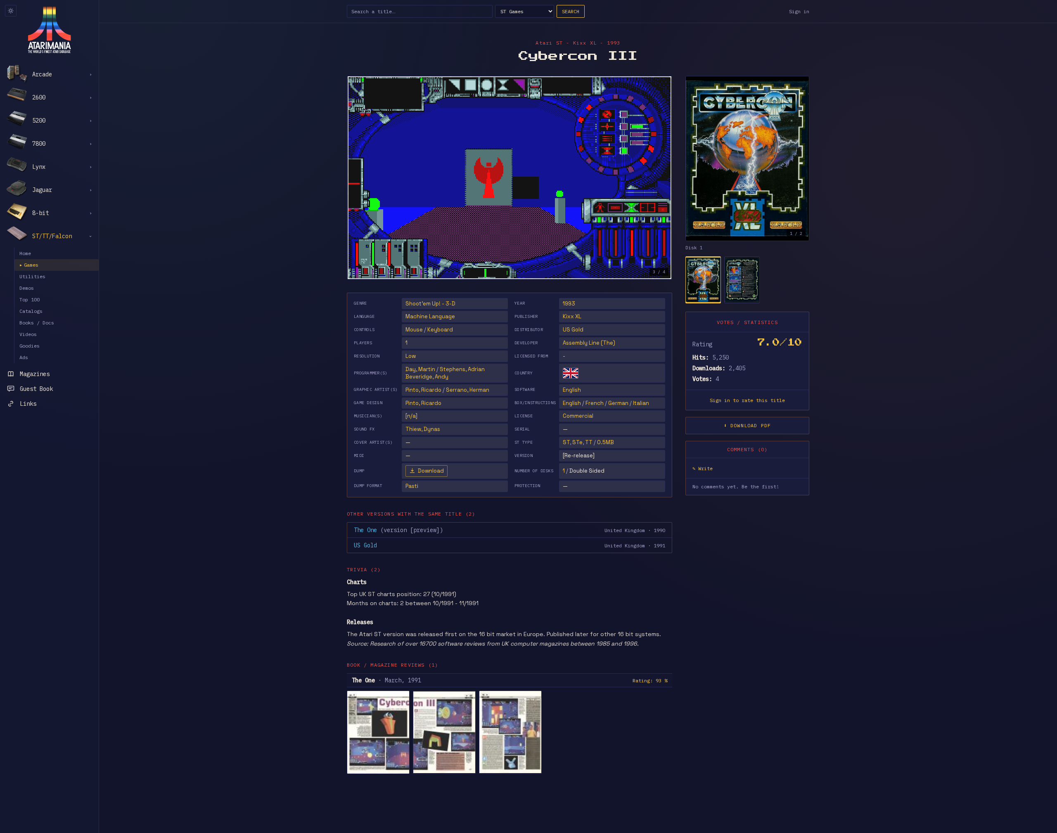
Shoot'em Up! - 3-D (430, 303)
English (572, 389)
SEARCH (570, 11)
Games (28, 265)
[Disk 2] (742, 279)
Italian (641, 403)
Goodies (29, 346)
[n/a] (411, 415)
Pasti (411, 486)
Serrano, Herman (467, 389)
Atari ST (549, 43)
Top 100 (29, 299)
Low (410, 356)
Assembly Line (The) (589, 342)
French (594, 403)
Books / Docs (36, 322)
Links (28, 403)
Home (25, 253)
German (618, 403)
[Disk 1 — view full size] (747, 158)
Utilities (32, 276)
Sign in (799, 11)
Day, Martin (420, 369)
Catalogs (31, 311)
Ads (23, 357)
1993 (569, 303)
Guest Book (36, 389)
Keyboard (440, 329)
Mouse (414, 329)
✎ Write (702, 468)
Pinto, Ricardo (423, 389)
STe (577, 442)
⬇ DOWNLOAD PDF (747, 425)
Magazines (35, 374)
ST (566, 442)
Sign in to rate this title (747, 400)
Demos (26, 288)
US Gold (573, 329)
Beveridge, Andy (426, 376)
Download (431, 470)
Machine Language (430, 316)
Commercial (578, 415)
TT (588, 442)
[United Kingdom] (570, 373)
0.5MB (605, 442)
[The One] (378, 732)
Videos (28, 334)
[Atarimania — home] (49, 29)
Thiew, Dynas (422, 429)
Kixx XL (572, 316)
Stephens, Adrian (462, 369)
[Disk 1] (703, 279)
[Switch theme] (11, 11)
